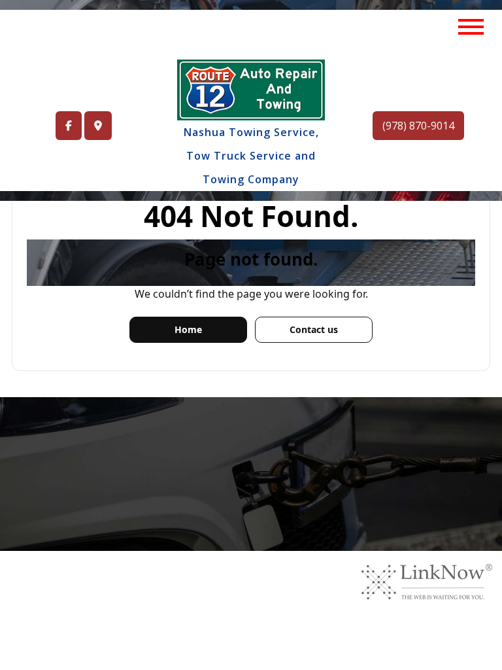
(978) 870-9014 (418, 125)
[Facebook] (69, 125)
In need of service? (209, 476)
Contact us (314, 329)
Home (188, 329)
